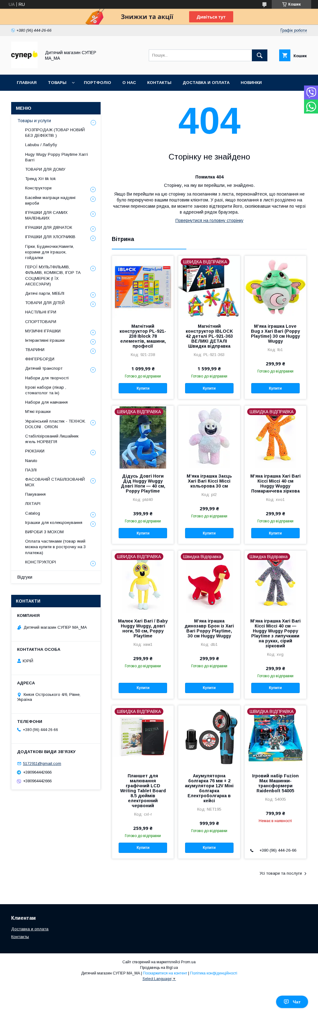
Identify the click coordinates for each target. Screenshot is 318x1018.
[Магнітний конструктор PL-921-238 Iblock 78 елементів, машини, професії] (143, 287)
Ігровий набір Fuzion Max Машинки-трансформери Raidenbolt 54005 (275, 783)
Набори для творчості (47, 378)
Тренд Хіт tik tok (40, 178)
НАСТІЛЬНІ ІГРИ (40, 312)
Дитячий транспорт (43, 368)
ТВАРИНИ (34, 349)
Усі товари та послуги (281, 873)
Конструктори (38, 188)
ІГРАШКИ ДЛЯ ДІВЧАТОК (48, 227)
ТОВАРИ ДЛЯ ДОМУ (45, 169)
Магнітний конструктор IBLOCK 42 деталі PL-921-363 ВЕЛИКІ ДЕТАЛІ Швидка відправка (209, 336)
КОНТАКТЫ (159, 82)
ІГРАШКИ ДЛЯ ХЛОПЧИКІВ (50, 236)
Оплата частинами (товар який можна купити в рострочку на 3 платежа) (55, 547)
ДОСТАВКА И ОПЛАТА (206, 82)
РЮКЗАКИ (34, 451)
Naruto (31, 460)
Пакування (35, 494)
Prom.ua (188, 962)
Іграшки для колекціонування (53, 522)
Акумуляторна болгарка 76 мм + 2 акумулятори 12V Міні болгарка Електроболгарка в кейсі (209, 788)
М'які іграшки (38, 411)
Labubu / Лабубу (41, 144)
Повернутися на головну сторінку (209, 220)
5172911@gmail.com (42, 763)
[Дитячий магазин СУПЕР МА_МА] (24, 66)
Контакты (20, 936)
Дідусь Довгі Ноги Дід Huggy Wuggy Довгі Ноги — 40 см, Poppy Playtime (143, 483)
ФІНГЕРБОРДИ (39, 359)
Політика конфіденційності (213, 973)
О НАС (129, 82)
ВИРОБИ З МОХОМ (44, 532)
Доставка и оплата (29, 929)
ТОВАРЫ (57, 82)
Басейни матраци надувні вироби (50, 200)
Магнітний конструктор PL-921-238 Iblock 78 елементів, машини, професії (143, 336)
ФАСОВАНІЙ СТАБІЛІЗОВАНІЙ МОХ (55, 482)
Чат (297, 1001)
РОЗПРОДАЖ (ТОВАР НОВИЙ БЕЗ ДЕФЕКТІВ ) (55, 132)
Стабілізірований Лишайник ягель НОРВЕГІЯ (52, 439)
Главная (27, 82)
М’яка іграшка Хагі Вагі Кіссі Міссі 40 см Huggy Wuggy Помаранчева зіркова (275, 483)
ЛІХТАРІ (32, 503)
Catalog (32, 513)
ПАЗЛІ (31, 470)
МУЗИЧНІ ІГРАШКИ (43, 331)
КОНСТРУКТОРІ (40, 562)
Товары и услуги (34, 120)
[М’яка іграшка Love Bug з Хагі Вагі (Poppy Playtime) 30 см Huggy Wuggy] (275, 287)
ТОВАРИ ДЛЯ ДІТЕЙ (45, 302)
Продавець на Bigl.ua (159, 967)
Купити (143, 388)
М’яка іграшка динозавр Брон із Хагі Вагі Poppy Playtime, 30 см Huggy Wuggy (209, 628)
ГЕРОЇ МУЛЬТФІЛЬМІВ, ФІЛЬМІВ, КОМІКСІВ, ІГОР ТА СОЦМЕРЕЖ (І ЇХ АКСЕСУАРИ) (53, 275)
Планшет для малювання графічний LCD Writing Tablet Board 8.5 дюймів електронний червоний (143, 790)
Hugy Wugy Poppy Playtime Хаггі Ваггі (56, 157)
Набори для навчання (46, 402)
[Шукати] (259, 55)
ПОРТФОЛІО (97, 82)
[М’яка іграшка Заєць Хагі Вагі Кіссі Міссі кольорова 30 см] (209, 437)
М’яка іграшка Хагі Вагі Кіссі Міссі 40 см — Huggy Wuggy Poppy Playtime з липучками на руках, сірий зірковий (275, 633)
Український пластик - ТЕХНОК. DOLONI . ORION (55, 424)
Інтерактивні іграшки (45, 340)
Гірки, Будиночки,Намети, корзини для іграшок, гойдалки (49, 252)
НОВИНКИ (251, 82)
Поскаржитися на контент (165, 973)
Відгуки (24, 577)
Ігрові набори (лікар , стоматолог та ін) (45, 390)
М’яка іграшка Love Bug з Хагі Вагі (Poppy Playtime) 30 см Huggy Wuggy (275, 334)
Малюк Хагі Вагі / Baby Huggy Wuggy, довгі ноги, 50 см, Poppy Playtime (143, 628)
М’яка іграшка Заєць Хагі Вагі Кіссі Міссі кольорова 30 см (209, 481)
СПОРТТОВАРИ (40, 321)
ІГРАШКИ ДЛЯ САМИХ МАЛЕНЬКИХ (46, 215)
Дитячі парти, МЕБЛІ (44, 293)
